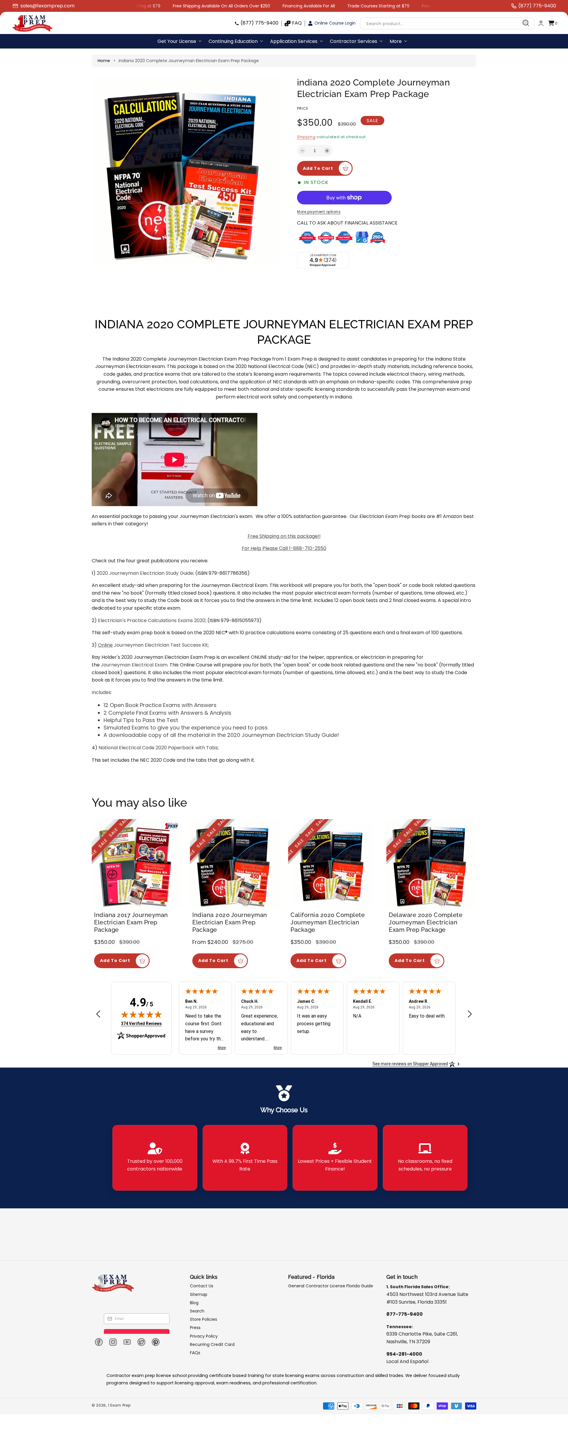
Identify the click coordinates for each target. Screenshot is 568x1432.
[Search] (525, 23)
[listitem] (154, 1158)
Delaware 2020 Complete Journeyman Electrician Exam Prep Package (425, 922)
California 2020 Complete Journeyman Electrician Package (328, 922)
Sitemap (198, 1294)
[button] (552, 23)
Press (195, 1328)
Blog (194, 1303)
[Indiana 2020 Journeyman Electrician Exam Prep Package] (235, 864)
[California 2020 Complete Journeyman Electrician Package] (333, 864)
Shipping (306, 137)
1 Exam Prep (119, 1405)
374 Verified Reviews (141, 1023)
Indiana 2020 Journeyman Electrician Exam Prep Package (229, 922)
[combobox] (447, 23)
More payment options (319, 211)
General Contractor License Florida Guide (330, 1286)
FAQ (297, 23)
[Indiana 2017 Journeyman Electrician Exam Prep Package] (137, 864)
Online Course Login (335, 23)
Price (302, 108)
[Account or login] (541, 23)
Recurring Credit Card (212, 1344)
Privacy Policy (204, 1336)
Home (104, 61)
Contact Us (201, 1286)
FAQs (195, 1353)
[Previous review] (98, 1014)
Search (197, 1311)
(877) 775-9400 (259, 23)
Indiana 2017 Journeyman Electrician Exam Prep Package (131, 922)
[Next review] (469, 1014)
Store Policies (203, 1319)
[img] (141, 1014)
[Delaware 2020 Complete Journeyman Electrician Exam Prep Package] (431, 864)
